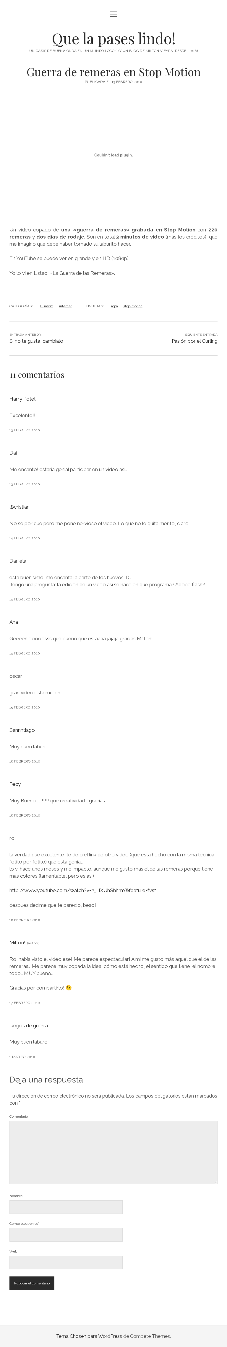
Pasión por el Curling (195, 341)
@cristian (19, 507)
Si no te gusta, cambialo (36, 341)
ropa (114, 306)
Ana (13, 622)
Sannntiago (22, 730)
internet (65, 306)
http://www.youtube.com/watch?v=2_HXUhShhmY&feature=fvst (82, 890)
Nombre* (16, 1196)
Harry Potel (22, 399)
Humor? (46, 306)
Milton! (17, 943)
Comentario (18, 1116)
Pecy (15, 784)
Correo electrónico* (24, 1224)
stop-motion (132, 306)
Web (13, 1251)
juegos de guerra (28, 1025)
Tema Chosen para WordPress (89, 1336)
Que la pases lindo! (114, 38)
